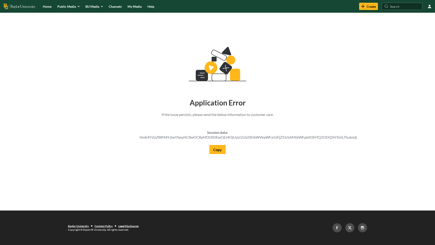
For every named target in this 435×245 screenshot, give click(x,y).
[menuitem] (47, 6)
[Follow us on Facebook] (337, 227)
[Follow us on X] (349, 227)
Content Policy (103, 226)
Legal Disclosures (128, 226)
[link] (368, 6)
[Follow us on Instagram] (362, 227)
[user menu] (429, 6)
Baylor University (78, 226)
